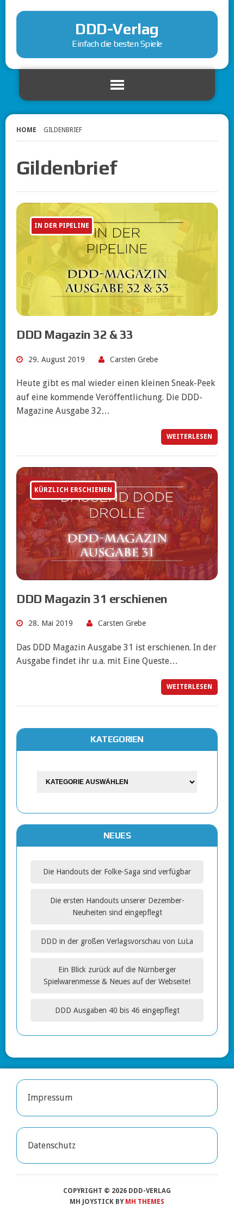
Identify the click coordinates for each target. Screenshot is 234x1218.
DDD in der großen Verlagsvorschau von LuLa (117, 941)
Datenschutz (52, 1145)
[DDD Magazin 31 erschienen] (117, 573)
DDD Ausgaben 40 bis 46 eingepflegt (117, 1010)
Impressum (50, 1097)
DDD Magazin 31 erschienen (92, 599)
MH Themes (144, 1201)
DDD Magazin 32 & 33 (74, 334)
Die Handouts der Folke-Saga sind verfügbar (117, 871)
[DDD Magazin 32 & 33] (117, 308)
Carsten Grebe (134, 359)
